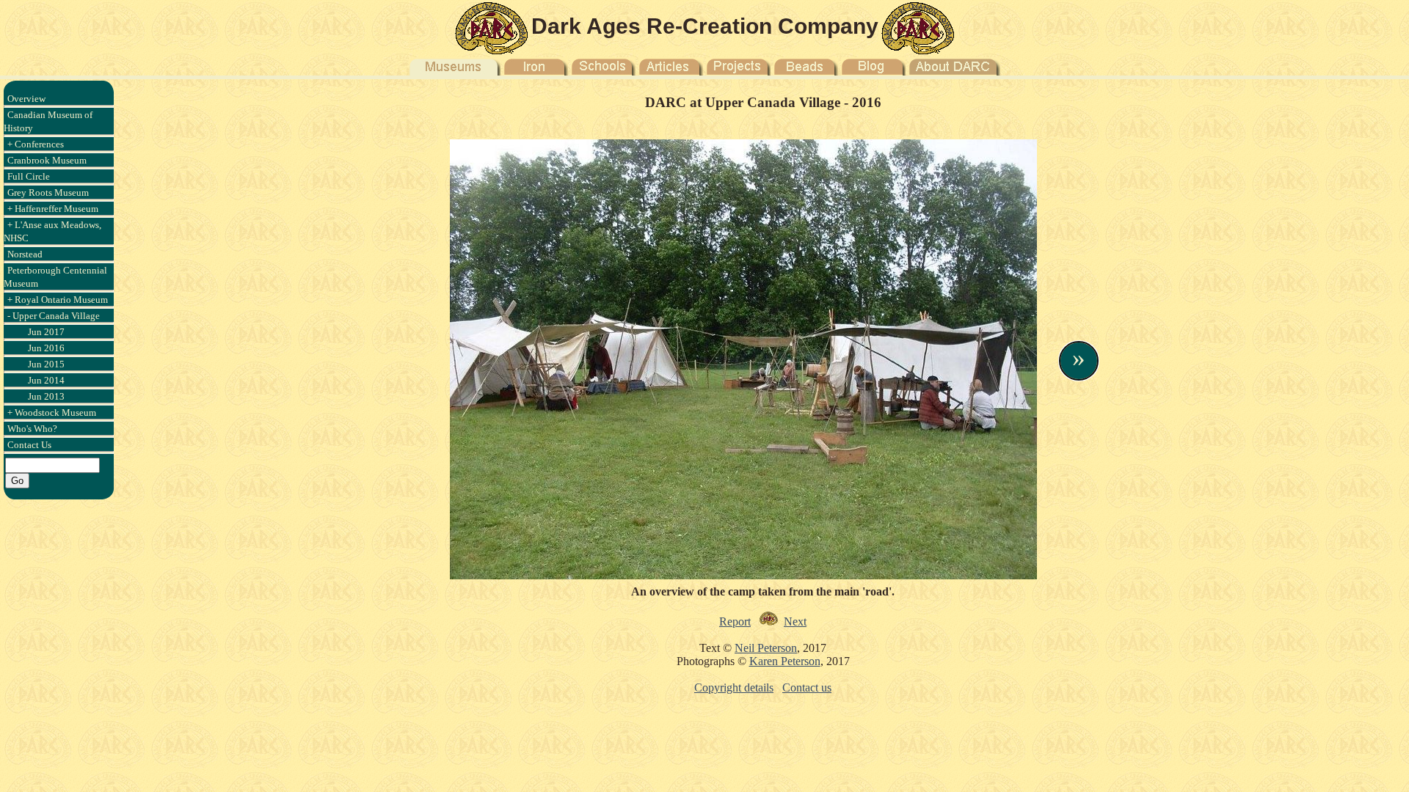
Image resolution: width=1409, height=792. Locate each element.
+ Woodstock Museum (51, 412)
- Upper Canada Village (53, 315)
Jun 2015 (46, 364)
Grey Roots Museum (48, 192)
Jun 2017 (46, 331)
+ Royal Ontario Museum (57, 299)
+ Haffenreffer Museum (52, 208)
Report (735, 621)
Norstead (25, 254)
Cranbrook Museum (47, 160)
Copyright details (733, 687)
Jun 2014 (46, 380)
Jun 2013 (46, 396)
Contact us (806, 687)
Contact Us (29, 444)
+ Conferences (35, 144)
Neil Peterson (766, 648)
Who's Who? (32, 428)
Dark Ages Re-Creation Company (704, 26)
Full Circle (28, 176)
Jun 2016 (46, 347)
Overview (26, 98)
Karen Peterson (784, 661)
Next (795, 621)
